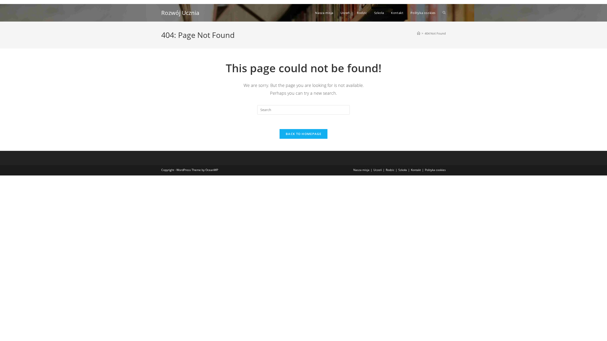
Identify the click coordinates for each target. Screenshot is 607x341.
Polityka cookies (435, 170)
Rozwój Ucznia (180, 13)
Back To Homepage (303, 134)
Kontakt (416, 170)
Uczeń (377, 170)
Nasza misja (361, 170)
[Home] (418, 33)
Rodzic (390, 170)
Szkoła (402, 170)
